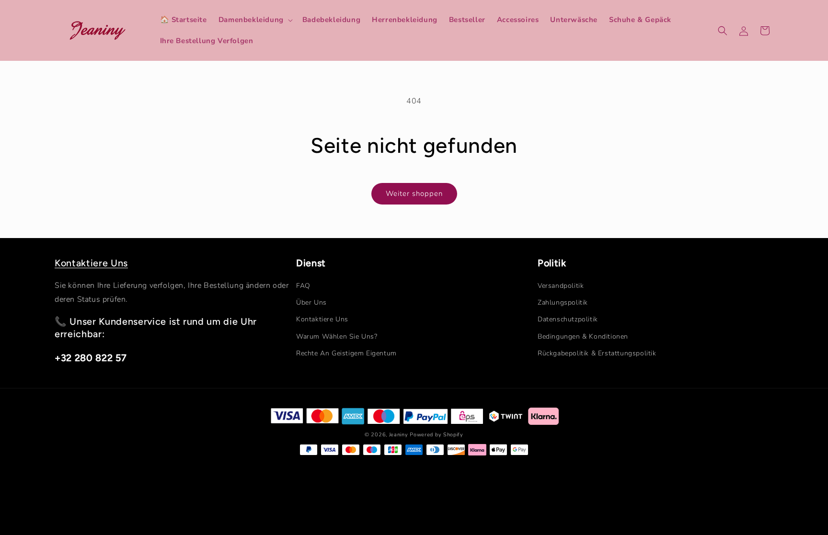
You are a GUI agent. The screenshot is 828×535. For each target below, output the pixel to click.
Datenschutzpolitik (568, 319)
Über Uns (311, 302)
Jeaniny (398, 434)
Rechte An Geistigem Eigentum (346, 353)
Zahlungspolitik (563, 302)
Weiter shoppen (414, 193)
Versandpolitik (561, 285)
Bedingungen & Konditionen (583, 336)
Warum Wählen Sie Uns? (337, 336)
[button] (255, 20)
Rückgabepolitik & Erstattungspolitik (597, 353)
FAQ (303, 285)
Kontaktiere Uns (91, 263)
